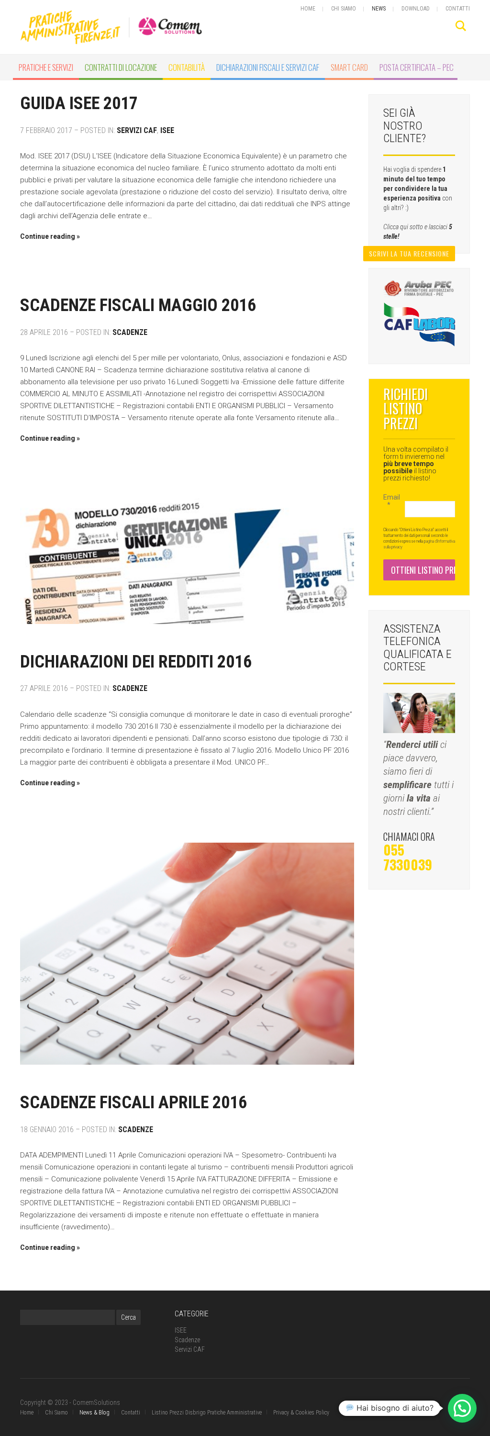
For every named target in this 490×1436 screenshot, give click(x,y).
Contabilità (186, 67)
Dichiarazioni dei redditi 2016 (136, 662)
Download (415, 8)
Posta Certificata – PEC (416, 67)
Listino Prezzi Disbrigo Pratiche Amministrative (207, 1412)
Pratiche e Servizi (46, 67)
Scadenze (129, 332)
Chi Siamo (343, 8)
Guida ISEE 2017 (79, 103)
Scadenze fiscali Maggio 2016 (138, 305)
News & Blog (94, 1412)
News (379, 8)
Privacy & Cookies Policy (301, 1412)
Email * (390, 501)
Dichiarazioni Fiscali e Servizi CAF (267, 67)
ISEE (167, 130)
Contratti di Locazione (121, 67)
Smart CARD (349, 67)
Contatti (457, 8)
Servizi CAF (137, 130)
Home (308, 8)
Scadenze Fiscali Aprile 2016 (133, 1102)
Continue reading (47, 236)
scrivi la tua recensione (409, 253)
